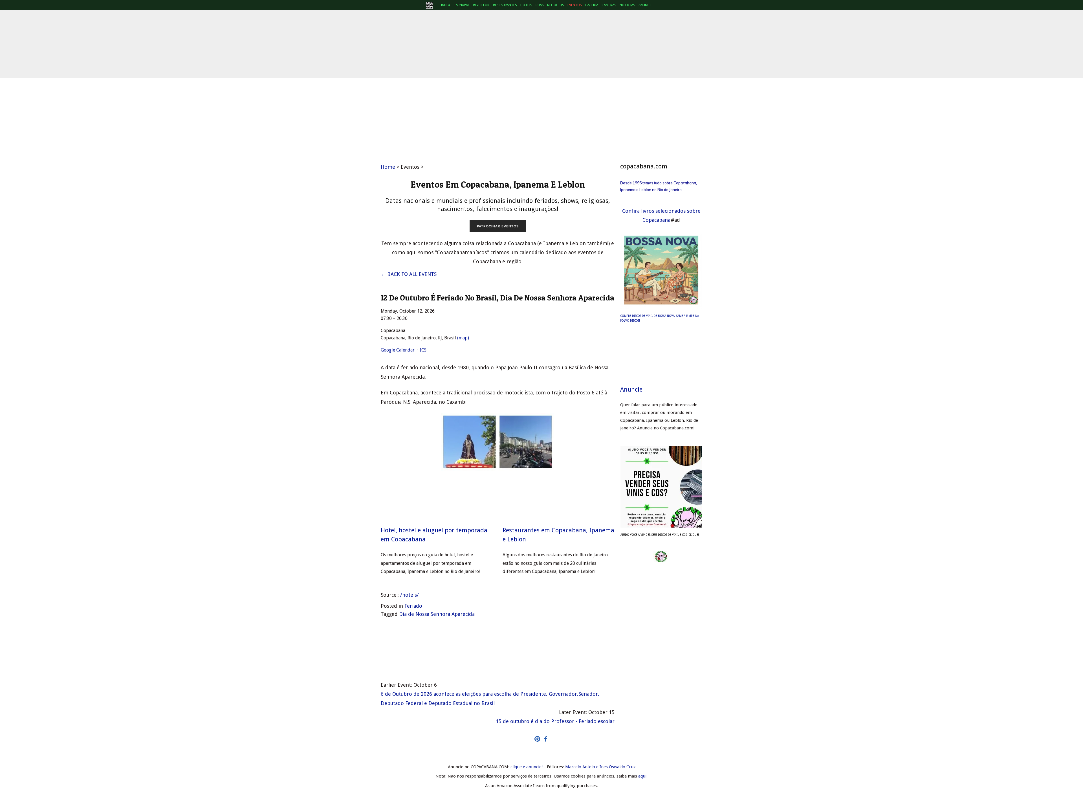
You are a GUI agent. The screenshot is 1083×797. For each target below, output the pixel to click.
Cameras (609, 5)
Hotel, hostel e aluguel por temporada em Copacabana (434, 535)
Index (445, 5)
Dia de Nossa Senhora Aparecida (437, 614)
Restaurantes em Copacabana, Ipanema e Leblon (558, 535)
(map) (463, 338)
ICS (423, 350)
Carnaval (462, 5)
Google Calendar (398, 350)
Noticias (627, 5)
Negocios (555, 5)
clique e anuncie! (526, 766)
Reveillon (481, 5)
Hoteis (526, 5)
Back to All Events (412, 274)
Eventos (574, 5)
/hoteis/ (409, 595)
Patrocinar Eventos (498, 226)
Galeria (591, 5)
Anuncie (645, 5)
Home (388, 167)
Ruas (540, 5)
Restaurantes (505, 5)
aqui (642, 776)
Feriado (413, 606)
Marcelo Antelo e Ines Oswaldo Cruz (600, 766)
